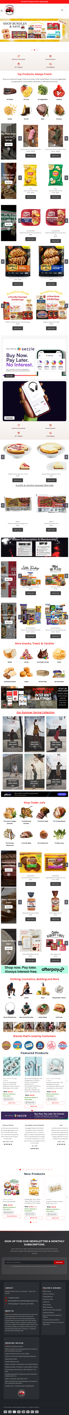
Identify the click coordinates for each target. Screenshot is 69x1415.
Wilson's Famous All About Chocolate (30, 630)
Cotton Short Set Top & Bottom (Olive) (55, 149)
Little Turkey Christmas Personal (30, 587)
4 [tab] (26, 1169)
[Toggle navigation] (1, 11)
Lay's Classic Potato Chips (31, 190)
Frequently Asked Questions (51, 1320)
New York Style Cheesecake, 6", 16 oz (51, 474)
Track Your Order (44, 1)
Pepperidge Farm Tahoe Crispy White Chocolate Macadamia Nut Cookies (32, 1201)
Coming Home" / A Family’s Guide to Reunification (19, 1386)
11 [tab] (46, 1169)
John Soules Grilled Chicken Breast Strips (51, 277)
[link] (34, 547)
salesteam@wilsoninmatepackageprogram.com (23, 1301)
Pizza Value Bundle (9, 1201)
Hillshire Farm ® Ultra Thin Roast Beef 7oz (31, 233)
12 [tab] (49, 1169)
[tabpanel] (34, 1144)
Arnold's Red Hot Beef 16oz (51, 523)
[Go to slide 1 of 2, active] (32, 1110)
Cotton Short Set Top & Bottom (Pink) (31, 149)
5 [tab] (28, 1169)
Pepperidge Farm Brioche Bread (30, 913)
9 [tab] (40, 1169)
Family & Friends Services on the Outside (17, 1353)
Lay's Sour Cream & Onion (55, 190)
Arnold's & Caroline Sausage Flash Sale (34, 485)
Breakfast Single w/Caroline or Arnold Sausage (18, 322)
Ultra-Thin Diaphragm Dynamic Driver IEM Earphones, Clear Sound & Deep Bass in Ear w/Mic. (11, 1085)
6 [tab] (31, 1169)
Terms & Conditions (48, 1294)
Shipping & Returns (48, 1312)
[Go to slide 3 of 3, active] (37, 50)
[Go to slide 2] (66, 138)
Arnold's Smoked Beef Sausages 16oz (18, 523)
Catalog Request (48, 1296)
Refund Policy (47, 1291)
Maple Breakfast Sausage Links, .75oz (55, 877)
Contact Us (46, 1302)
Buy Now (8, 144)
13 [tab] (51, 1169)
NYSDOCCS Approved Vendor (14, 1346)
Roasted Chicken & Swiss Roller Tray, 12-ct (54, 1202)
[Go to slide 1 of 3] (31, 50)
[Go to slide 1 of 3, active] (30, 1222)
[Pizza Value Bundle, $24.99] (11, 1187)
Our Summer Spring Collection (36, 712)
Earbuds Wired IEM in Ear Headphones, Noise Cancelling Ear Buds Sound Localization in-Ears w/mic (55, 1085)
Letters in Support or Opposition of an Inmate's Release (21, 1364)
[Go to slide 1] (20, 138)
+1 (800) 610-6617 (13, 1298)
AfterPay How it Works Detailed (52, 1310)
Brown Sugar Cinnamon (56, 913)
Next (67, 36)
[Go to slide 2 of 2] (35, 1110)
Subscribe (59, 1262)
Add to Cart (30, 155)
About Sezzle (47, 1304)
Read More (9, 375)
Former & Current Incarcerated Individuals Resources (20, 1356)
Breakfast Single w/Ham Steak (51, 322)
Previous (2, 36)
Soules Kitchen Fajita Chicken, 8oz (18, 277)
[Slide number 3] (34, 36)
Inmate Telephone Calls (12, 1361)
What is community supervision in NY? (16, 1378)
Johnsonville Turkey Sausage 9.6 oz (30, 877)
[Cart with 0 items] (62, 10)
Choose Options (12, 1216)
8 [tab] (37, 1169)
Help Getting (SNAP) (11, 1359)
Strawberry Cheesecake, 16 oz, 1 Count (18, 474)
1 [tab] (17, 1169)
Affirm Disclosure (48, 1307)
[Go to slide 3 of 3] (36, 1222)
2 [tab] (20, 1169)
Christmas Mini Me (55, 587)
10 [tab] (43, 1169)
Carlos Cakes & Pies (55, 954)
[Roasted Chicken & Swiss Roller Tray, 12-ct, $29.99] (55, 1187)
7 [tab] (34, 1169)
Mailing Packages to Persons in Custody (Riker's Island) (21, 1367)
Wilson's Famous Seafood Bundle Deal (56, 630)
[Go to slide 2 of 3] (34, 50)
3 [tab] (23, 1169)
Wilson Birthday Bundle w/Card (31, 954)
